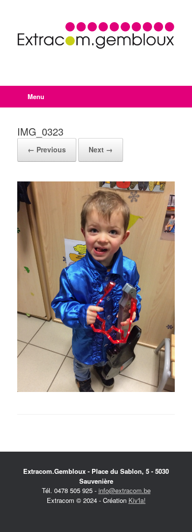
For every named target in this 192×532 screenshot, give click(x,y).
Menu (36, 96)
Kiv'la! (137, 500)
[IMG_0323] (96, 389)
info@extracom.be (124, 490)
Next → (101, 149)
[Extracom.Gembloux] (96, 35)
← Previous (47, 149)
